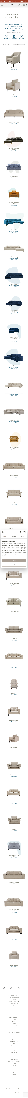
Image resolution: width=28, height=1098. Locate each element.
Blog (14, 1050)
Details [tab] (14, 536)
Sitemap (11, 1088)
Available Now (14, 1010)
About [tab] (23, 536)
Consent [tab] (5, 536)
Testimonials (14, 1052)
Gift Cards (14, 1063)
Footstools (14, 1005)
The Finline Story (14, 1041)
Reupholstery (14, 1028)
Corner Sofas (14, 999)
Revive (14, 1043)
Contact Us (14, 1059)
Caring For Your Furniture (14, 1032)
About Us (14, 1039)
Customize (13, 564)
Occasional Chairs (14, 1003)
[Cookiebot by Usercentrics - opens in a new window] (20, 532)
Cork (14, 1072)
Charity (14, 1048)
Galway (14, 1074)
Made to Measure (14, 1030)
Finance (14, 1021)
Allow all (14, 560)
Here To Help (14, 1017)
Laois (14, 1068)
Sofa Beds (14, 1008)
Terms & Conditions (14, 1025)
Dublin (14, 1070)
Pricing (14, 1023)
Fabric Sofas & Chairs (14, 997)
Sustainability (14, 1045)
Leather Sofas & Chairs (14, 1001)
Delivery (14, 1019)
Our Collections (14, 995)
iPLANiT (17, 1092)
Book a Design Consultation (14, 1061)
